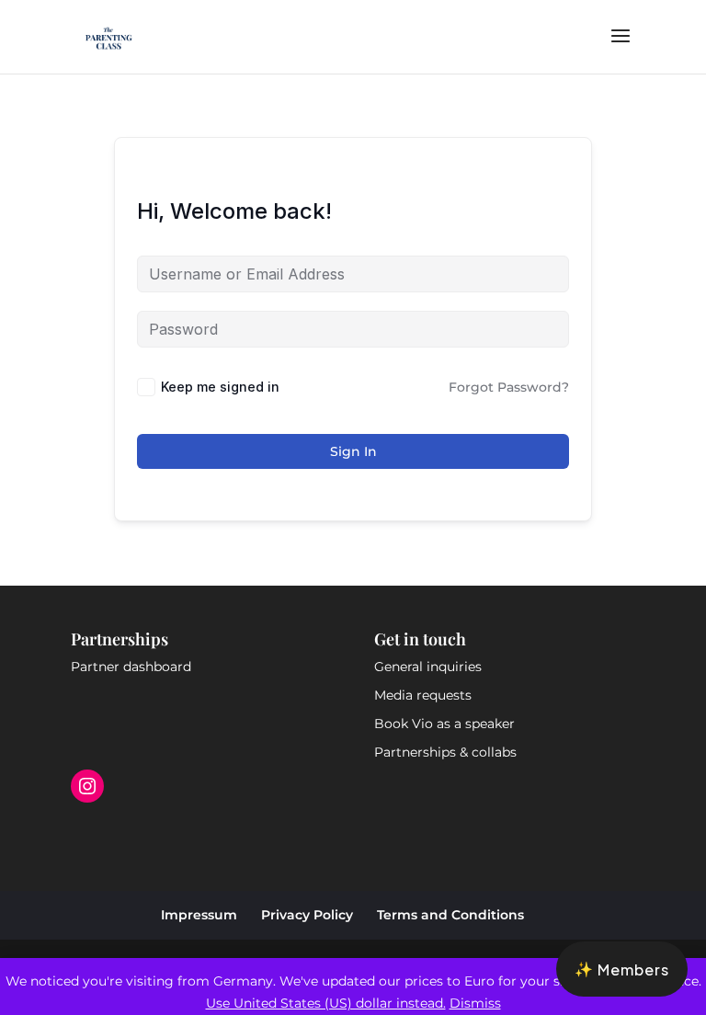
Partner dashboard (131, 666)
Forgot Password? (509, 387)
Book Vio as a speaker (444, 723)
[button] (622, 969)
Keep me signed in (220, 386)
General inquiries (428, 666)
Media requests (423, 695)
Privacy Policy (307, 915)
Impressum (199, 915)
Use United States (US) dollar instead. (326, 1003)
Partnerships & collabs (445, 752)
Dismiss (475, 1003)
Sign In (353, 451)
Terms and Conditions (450, 915)
